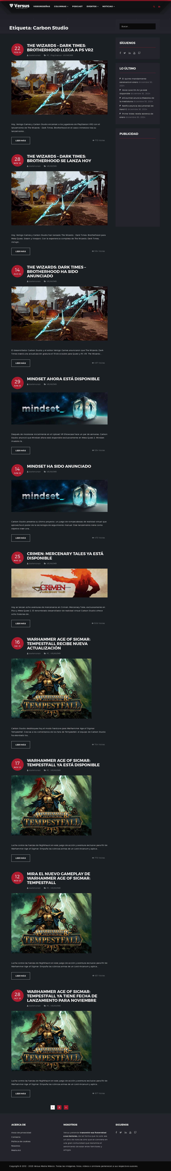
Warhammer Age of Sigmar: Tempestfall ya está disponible (63, 762)
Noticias (107, 6)
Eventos (92, 6)
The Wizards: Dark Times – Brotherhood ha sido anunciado (56, 272)
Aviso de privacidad (21, 1132)
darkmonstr (35, 55)
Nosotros (15, 1146)
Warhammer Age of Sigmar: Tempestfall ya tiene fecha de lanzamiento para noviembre (62, 996)
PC (48, 55)
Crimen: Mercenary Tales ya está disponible (65, 556)
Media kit (16, 1150)
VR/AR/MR (68, 55)
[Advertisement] (138, 182)
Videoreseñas (41, 6)
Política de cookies (20, 1141)
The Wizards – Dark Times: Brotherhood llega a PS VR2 (60, 48)
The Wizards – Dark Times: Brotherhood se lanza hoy (59, 158)
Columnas (60, 6)
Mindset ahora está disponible (63, 378)
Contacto (16, 1137)
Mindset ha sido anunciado (59, 466)
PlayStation (56, 55)
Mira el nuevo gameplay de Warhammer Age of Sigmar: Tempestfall (58, 878)
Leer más (20, 140)
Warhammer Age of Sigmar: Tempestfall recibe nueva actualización (58, 644)
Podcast (77, 6)
